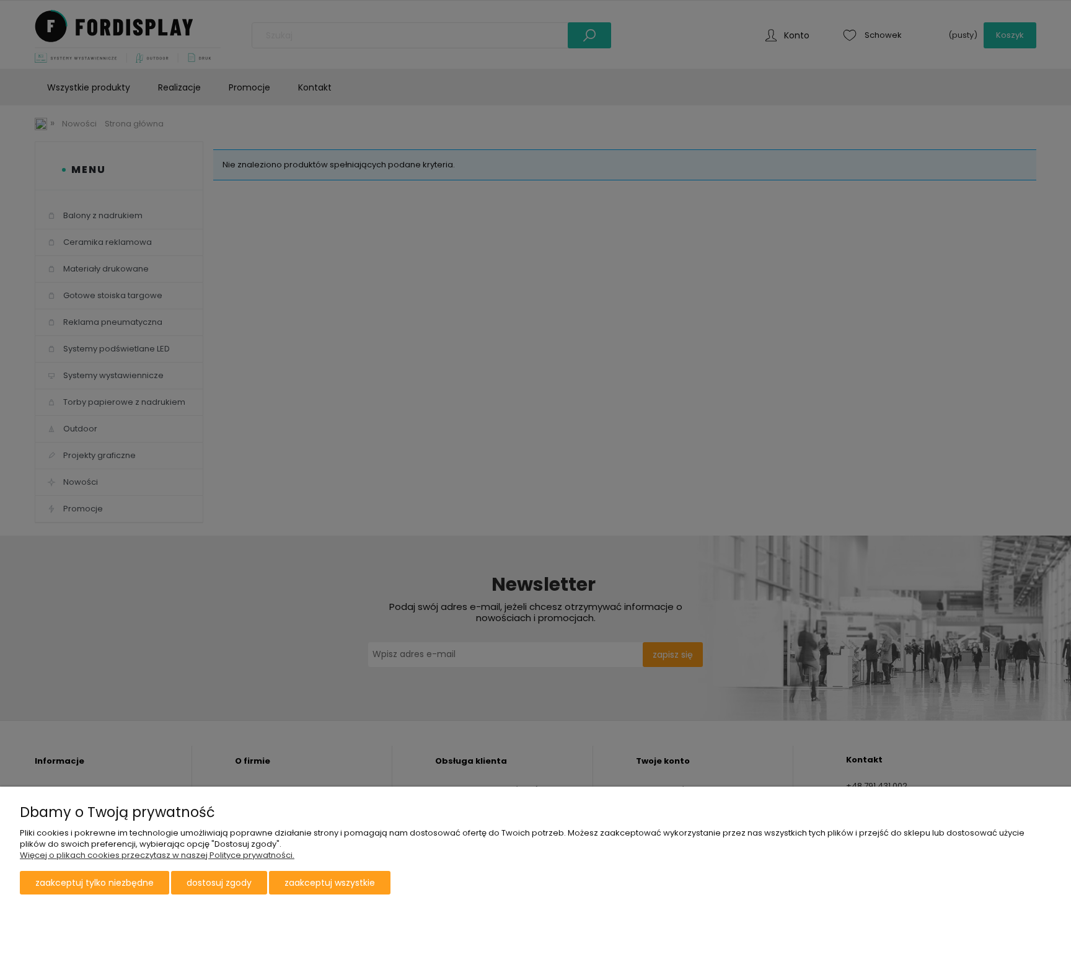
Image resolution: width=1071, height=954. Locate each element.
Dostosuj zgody (219, 883)
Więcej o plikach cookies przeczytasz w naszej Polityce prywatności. (157, 855)
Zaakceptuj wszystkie (329, 883)
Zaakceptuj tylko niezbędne (94, 883)
